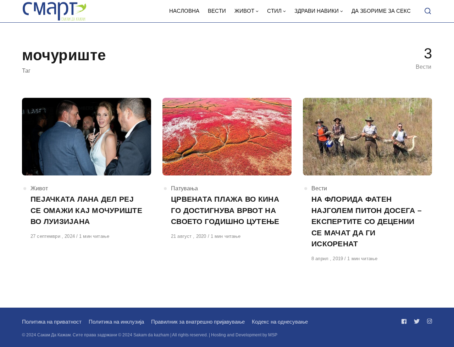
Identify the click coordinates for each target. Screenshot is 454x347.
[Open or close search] (427, 11)
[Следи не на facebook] (405, 321)
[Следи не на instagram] (428, 321)
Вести (319, 188)
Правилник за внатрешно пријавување (198, 322)
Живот (39, 188)
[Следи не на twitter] (416, 321)
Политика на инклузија (116, 322)
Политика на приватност (52, 322)
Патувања (184, 188)
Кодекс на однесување (280, 322)
